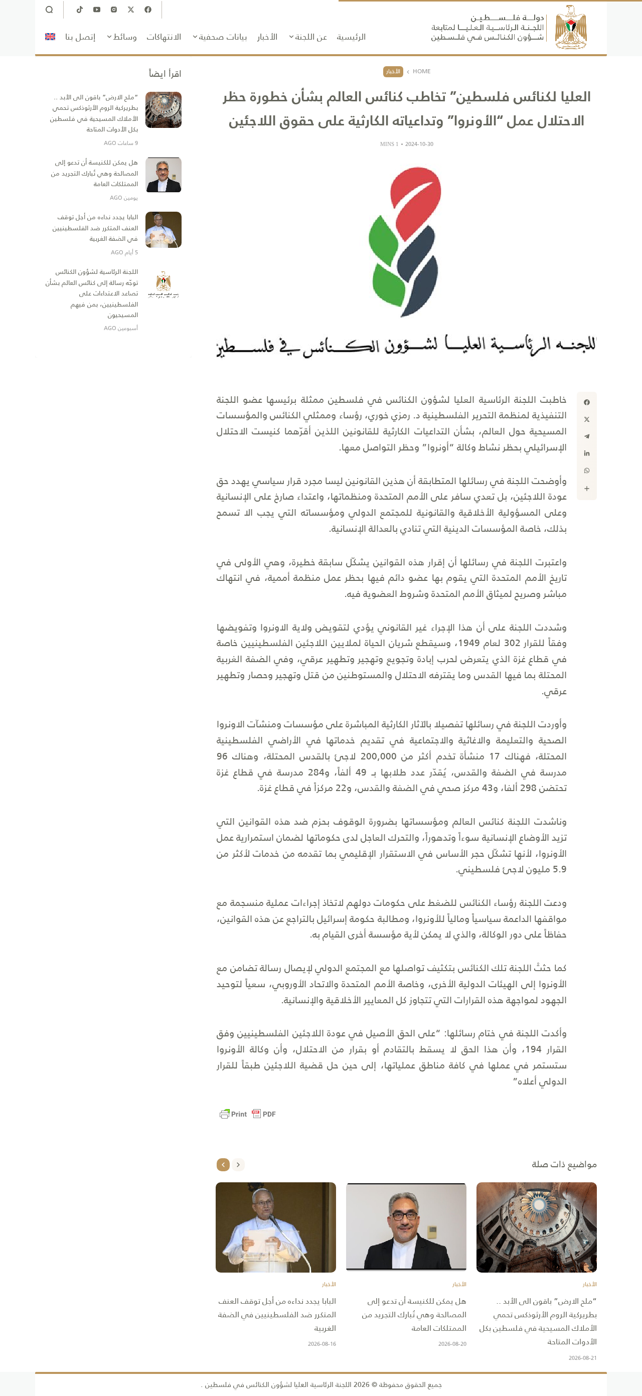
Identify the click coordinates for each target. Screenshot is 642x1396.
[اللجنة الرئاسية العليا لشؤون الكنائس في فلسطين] (509, 27)
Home (422, 71)
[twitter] (587, 419)
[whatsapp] (587, 471)
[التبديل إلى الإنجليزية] (50, 36)
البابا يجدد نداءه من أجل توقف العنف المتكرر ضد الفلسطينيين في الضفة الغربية (277, 1314)
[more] (587, 489)
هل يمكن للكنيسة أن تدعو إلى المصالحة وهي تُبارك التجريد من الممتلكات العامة (414, 1314)
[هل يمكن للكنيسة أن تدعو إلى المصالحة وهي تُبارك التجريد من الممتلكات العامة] (406, 1227)
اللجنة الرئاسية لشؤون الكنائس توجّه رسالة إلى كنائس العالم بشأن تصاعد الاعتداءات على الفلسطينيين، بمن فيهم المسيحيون (92, 293)
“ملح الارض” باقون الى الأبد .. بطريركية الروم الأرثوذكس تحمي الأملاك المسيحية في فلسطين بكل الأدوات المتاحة (538, 1321)
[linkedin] (587, 453)
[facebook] (587, 402)
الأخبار (393, 71)
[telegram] (587, 436)
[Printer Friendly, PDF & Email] (248, 1114)
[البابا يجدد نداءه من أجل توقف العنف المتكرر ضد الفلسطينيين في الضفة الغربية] (276, 1227)
